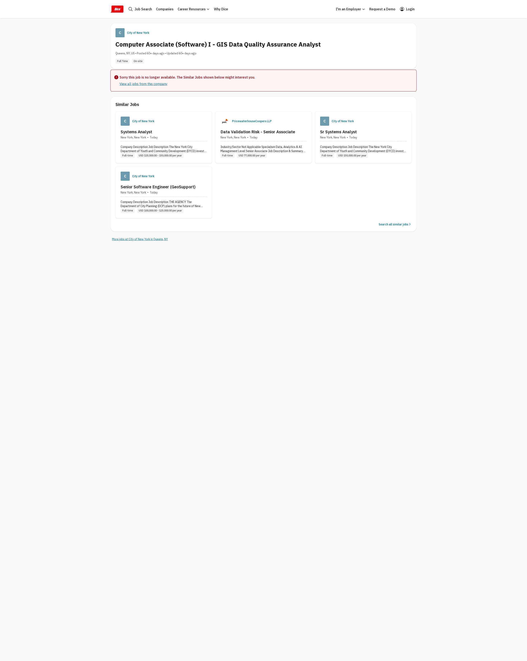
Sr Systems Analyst (338, 132)
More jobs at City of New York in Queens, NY (140, 239)
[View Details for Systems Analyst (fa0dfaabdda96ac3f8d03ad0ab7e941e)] (164, 137)
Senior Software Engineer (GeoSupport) (158, 187)
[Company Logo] (125, 121)
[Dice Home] (117, 9)
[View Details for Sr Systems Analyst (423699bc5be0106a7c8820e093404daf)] (363, 137)
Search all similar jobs (393, 224)
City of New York (138, 33)
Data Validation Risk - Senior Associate (257, 132)
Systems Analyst (136, 132)
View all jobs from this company (143, 84)
